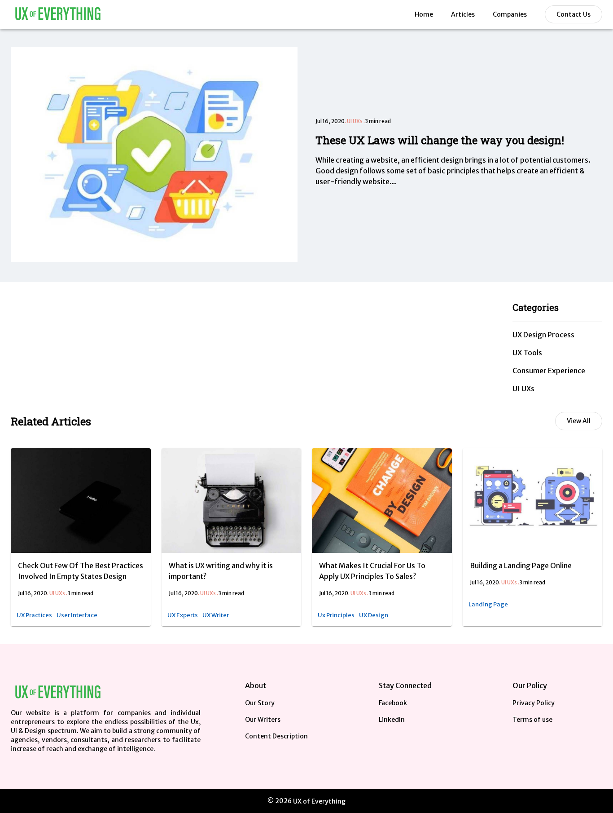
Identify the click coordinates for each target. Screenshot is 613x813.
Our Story (260, 703)
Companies (510, 14)
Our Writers (262, 720)
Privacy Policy (533, 703)
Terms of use (532, 720)
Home (424, 14)
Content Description (276, 736)
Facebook (393, 703)
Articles (463, 14)
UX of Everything (319, 801)
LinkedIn (392, 720)
